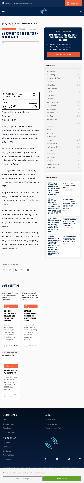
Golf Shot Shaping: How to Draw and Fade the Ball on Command (10, 316)
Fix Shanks (50, 99)
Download (6, 116)
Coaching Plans (9, 432)
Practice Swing (52, 143)
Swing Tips (50, 161)
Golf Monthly (7, 459)
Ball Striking (51, 75)
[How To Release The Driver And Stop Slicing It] (54, 255)
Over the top (51, 133)
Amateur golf (51, 71)
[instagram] (80, 459)
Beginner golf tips (53, 78)
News (49, 130)
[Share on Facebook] (4, 270)
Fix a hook (50, 92)
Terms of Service (51, 424)
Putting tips (51, 150)
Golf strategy (16, 23)
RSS (14, 120)
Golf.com (6, 443)
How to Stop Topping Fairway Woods (70, 186)
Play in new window (19, 112)
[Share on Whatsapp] (21, 270)
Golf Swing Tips (52, 112)
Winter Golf (51, 168)
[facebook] (46, 459)
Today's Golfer (8, 455)
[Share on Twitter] (15, 270)
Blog (8, 23)
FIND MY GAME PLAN (63, 54)
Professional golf (53, 147)
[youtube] (69, 459)
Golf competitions (53, 102)
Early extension (52, 88)
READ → (16, 346)
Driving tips (51, 85)
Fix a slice (50, 95)
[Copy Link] (27, 270)
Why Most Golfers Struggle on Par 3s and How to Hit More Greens (30, 316)
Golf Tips (50, 116)
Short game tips (53, 154)
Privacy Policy (50, 420)
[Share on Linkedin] (10, 270)
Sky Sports (7, 451)
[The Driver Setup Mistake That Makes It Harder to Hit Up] (54, 231)
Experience (7, 428)
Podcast (49, 140)
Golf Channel (8, 447)
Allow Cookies (62, 479)
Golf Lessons (51, 106)
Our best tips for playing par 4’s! (10, 372)
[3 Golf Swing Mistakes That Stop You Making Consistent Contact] (54, 214)
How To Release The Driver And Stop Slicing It (69, 239)
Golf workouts (52, 119)
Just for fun (51, 126)
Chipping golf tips (53, 81)
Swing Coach (51, 157)
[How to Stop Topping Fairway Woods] (54, 194)
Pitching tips (51, 136)
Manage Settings (22, 479)
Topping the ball (53, 164)
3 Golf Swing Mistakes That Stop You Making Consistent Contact (70, 204)
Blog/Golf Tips (8, 424)
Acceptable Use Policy (53, 428)
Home (4, 23)
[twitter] (57, 459)
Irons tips (50, 123)
